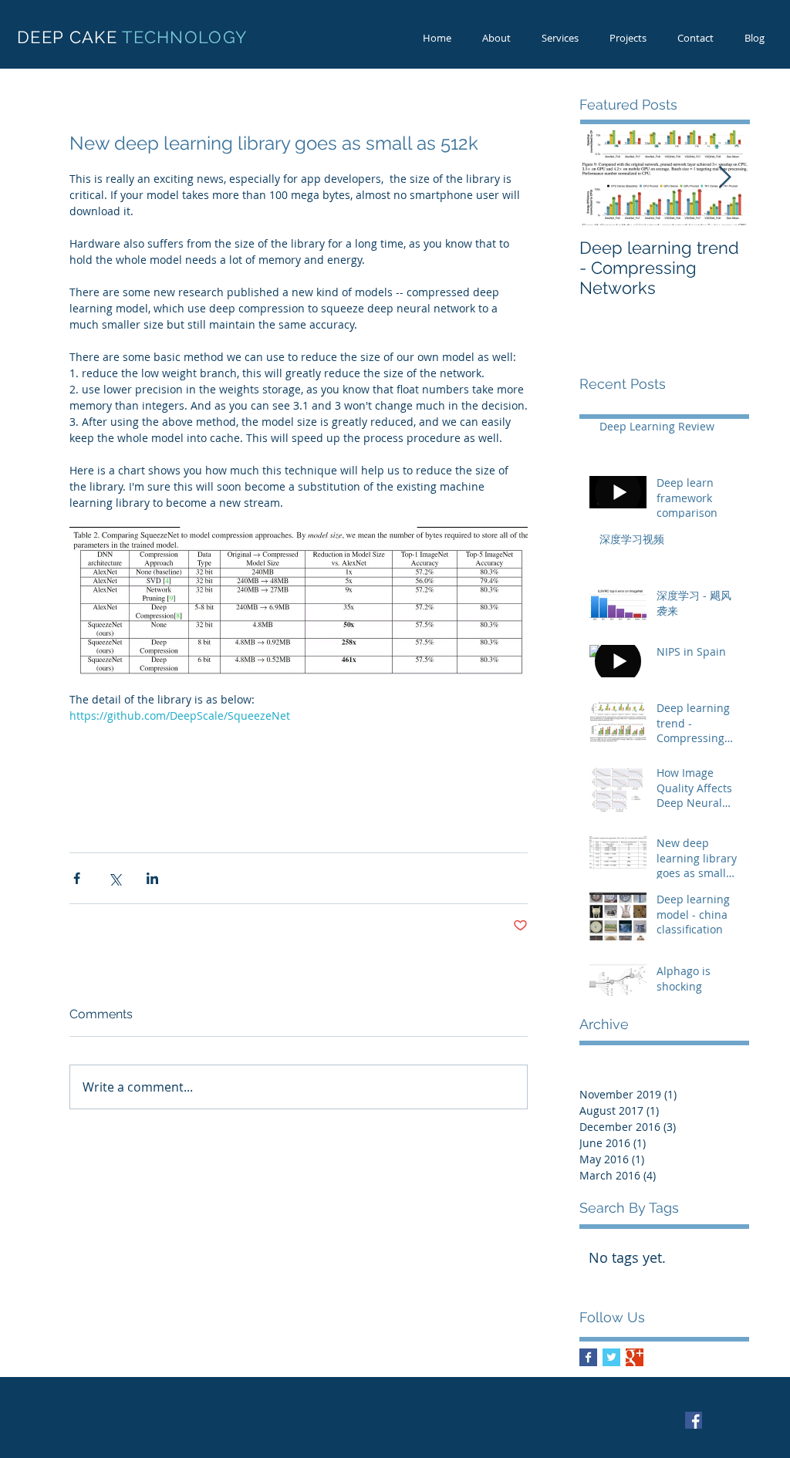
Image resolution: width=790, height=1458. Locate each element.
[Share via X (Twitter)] (114, 878)
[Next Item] (724, 178)
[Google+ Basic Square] (634, 1357)
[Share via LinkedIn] (152, 878)
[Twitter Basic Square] (611, 1357)
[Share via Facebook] (76, 878)
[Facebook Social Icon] (693, 1420)
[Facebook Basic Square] (588, 1357)
